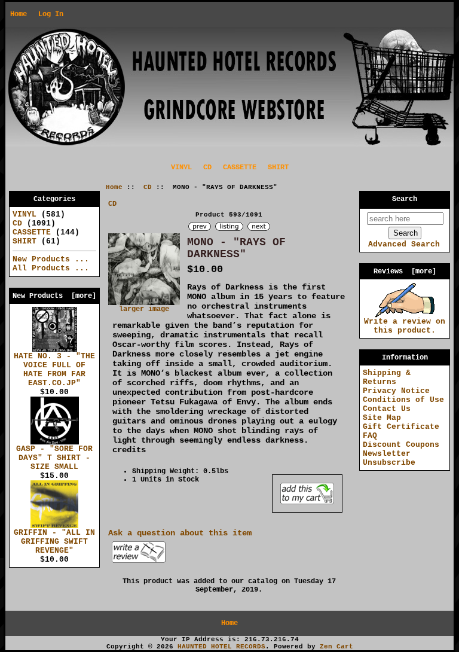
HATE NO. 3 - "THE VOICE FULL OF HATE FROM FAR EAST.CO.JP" (54, 370)
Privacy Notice (396, 390)
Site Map (382, 417)
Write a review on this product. (404, 326)
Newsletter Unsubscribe (389, 458)
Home (18, 14)
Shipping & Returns (387, 377)
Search (404, 199)
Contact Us (387, 408)
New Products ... (51, 259)
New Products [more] (54, 296)
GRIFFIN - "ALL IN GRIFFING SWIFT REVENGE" (54, 541)
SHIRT (278, 167)
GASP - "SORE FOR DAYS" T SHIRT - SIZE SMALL (54, 457)
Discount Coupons (401, 444)
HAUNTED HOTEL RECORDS (221, 646)
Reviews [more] (405, 271)
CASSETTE (239, 167)
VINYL (181, 167)
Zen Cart (336, 646)
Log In (50, 14)
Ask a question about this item (180, 533)
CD (147, 187)
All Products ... (51, 268)
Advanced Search (404, 244)
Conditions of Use (403, 399)
